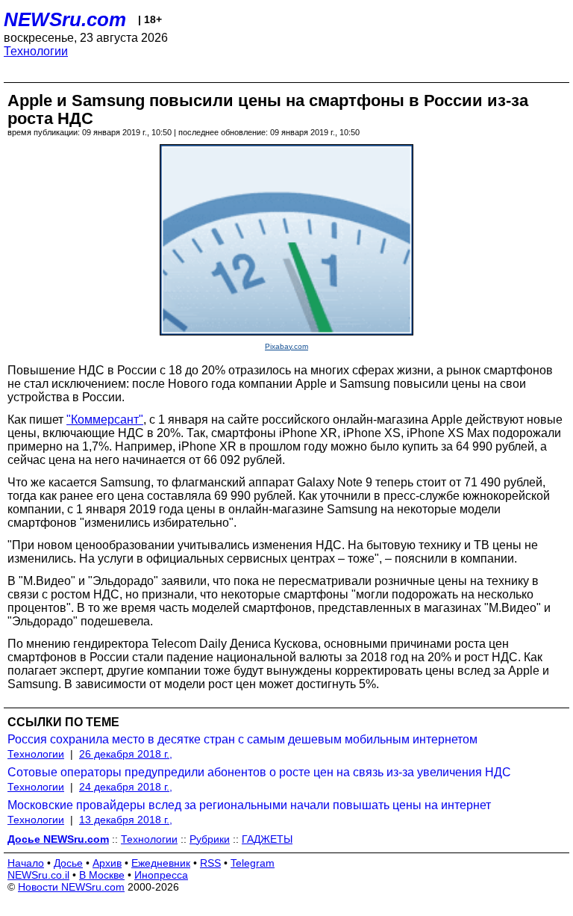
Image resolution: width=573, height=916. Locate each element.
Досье (68, 863)
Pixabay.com (286, 346)
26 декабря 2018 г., (125, 754)
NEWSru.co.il (38, 875)
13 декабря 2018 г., (125, 820)
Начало (25, 863)
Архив (107, 863)
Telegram (253, 863)
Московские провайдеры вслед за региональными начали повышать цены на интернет (249, 805)
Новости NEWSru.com (71, 887)
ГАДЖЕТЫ (267, 839)
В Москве (102, 875)
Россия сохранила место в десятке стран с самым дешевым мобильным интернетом (242, 739)
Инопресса (161, 875)
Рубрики (210, 839)
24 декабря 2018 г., (125, 787)
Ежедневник (160, 863)
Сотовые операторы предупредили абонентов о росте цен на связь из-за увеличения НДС (259, 772)
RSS (210, 863)
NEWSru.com (65, 19)
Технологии (36, 51)
